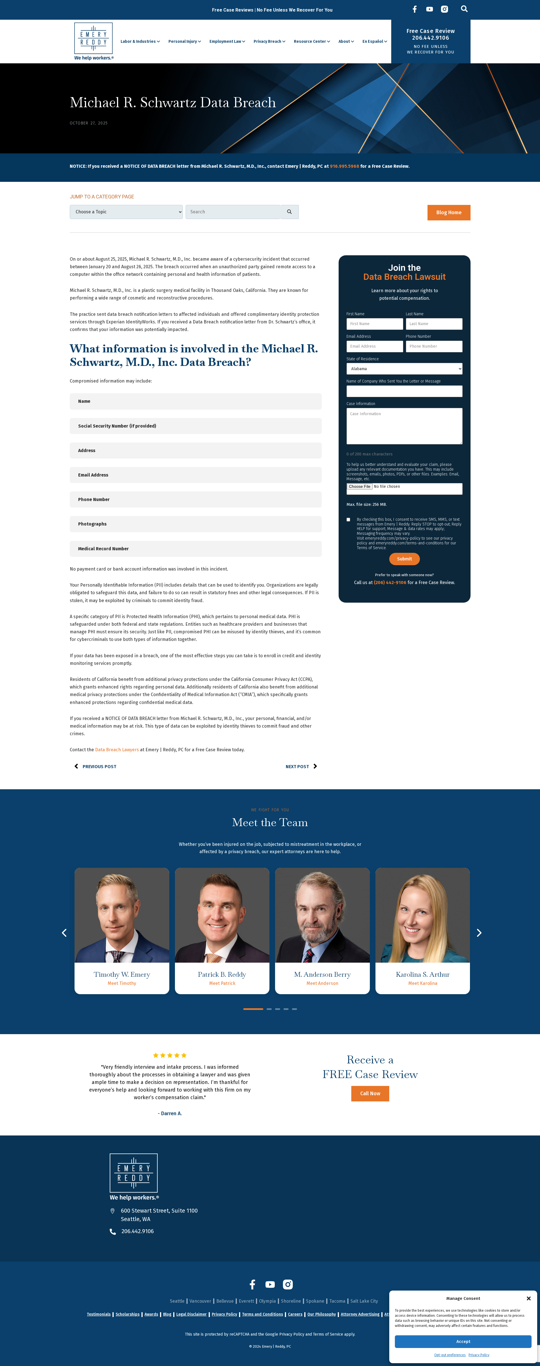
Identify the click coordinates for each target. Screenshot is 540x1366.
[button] (529, 1298)
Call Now (370, 1093)
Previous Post (99, 766)
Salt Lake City (364, 1301)
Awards (151, 1314)
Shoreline (291, 1301)
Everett (246, 1301)
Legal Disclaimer (191, 1314)
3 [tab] (277, 1009)
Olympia (267, 1301)
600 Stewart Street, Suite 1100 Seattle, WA (159, 1214)
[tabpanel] (122, 931)
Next (478, 932)
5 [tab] (294, 1009)
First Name (355, 314)
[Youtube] (429, 10)
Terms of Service (328, 1334)
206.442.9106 (138, 1231)
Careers (295, 1314)
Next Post (297, 766)
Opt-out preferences (450, 1355)
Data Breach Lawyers (117, 749)
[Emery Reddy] (94, 41)
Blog (167, 1314)
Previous (64, 932)
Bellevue (225, 1301)
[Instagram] (444, 10)
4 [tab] (286, 1009)
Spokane (315, 1301)
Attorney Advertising (360, 1314)
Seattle (177, 1301)
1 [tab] (253, 1009)
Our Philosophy (321, 1314)
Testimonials (99, 1314)
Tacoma (337, 1301)
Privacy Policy (479, 1355)
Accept (463, 1341)
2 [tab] (269, 1009)
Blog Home (449, 212)
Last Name (415, 314)
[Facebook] (414, 10)
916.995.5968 (344, 166)
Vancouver (200, 1301)
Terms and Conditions (262, 1314)
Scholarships (128, 1314)
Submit (404, 559)
